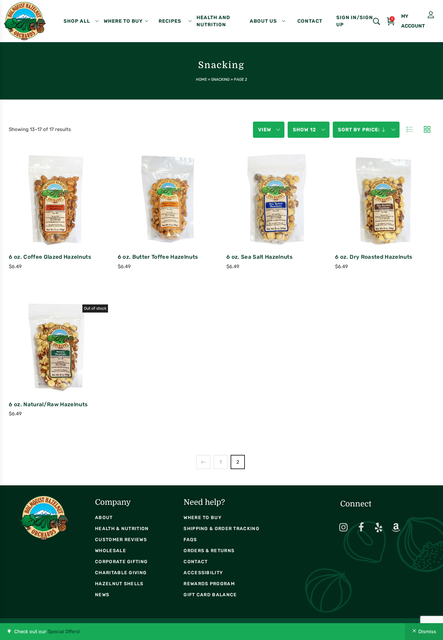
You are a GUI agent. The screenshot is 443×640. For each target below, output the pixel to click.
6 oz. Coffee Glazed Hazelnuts (50, 257)
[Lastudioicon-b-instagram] (343, 527)
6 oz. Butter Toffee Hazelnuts (158, 257)
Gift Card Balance (210, 595)
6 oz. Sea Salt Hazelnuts (259, 257)
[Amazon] (396, 527)
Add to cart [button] (31, 216)
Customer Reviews (121, 539)
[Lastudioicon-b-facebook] (361, 527)
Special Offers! (64, 631)
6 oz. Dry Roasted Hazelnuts (373, 257)
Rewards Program (209, 584)
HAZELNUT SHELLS (119, 584)
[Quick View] (61, 215)
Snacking (220, 79)
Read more (31, 364)
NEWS (102, 595)
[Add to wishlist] (79, 215)
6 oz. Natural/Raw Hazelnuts (48, 404)
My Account (414, 15)
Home (201, 79)
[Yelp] (378, 527)
